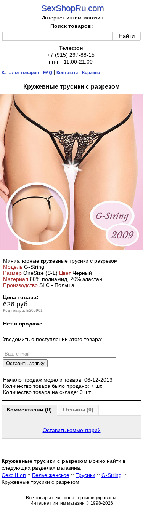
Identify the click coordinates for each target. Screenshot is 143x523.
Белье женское (50, 475)
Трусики (85, 475)
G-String (111, 475)
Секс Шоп (14, 475)
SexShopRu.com (72, 8)
